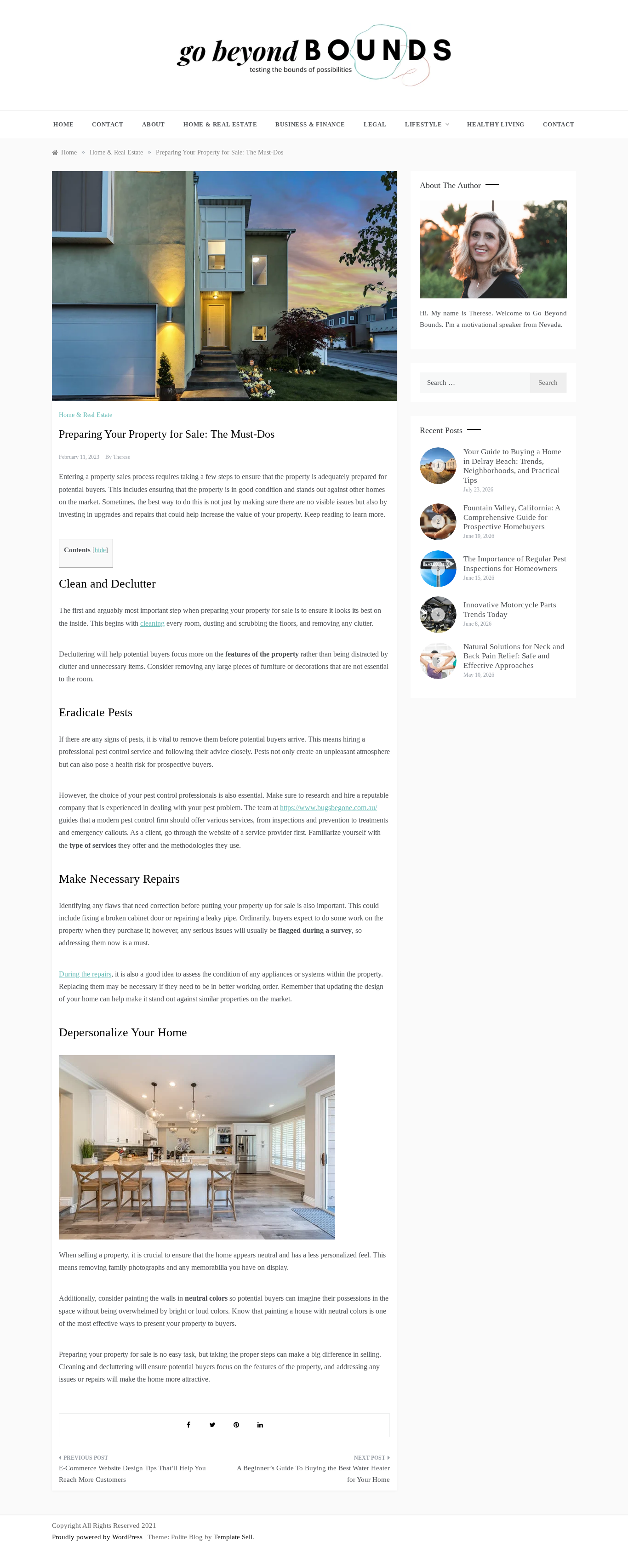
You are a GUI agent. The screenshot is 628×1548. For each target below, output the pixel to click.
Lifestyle (423, 124)
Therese (121, 457)
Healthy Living (496, 124)
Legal (375, 124)
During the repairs (85, 974)
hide (100, 550)
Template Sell (233, 1537)
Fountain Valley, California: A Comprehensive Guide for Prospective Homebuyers (511, 517)
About (153, 124)
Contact (108, 124)
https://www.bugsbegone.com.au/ (328, 807)
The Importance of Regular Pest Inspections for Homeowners (514, 563)
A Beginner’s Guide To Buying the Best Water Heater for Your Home (313, 1474)
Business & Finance (310, 124)
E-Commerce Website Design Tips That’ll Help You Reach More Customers (132, 1474)
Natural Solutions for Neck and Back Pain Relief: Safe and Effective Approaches (514, 656)
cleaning (152, 623)
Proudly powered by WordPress (98, 1537)
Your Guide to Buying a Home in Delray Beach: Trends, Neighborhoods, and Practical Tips (512, 465)
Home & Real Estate (220, 124)
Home (63, 124)
